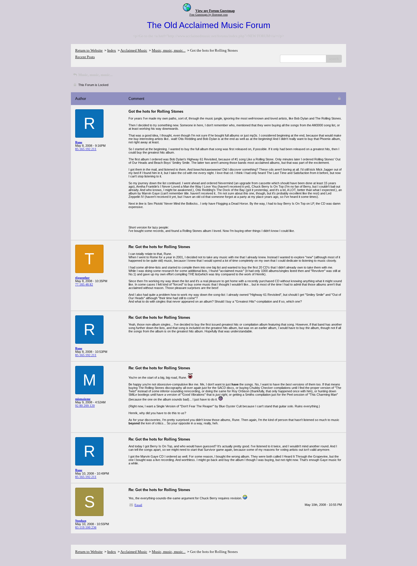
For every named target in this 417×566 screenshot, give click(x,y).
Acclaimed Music (133, 50)
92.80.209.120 (85, 405)
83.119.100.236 (85, 527)
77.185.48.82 (84, 284)
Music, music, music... (169, 50)
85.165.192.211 (85, 149)
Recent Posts (85, 57)
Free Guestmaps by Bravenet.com (208, 14)
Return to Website (89, 50)
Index (111, 50)
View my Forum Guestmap (215, 11)
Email (138, 505)
